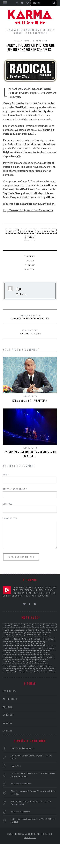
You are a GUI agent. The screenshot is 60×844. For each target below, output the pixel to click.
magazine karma (25, 652)
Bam (28, 625)
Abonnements (10, 699)
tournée (29, 670)
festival (17, 639)
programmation (46, 231)
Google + (30, 269)
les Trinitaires (10, 648)
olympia (48, 657)
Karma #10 (16, 766)
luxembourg (10, 652)
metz (46, 652)
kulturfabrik (38, 643)
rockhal (22, 666)
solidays (32, 666)
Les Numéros (10, 691)
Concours (8, 715)
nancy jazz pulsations (33, 657)
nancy (17, 657)
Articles (17, 40)
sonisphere (9, 670)
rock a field (41, 661)
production (26, 231)
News (26, 40)
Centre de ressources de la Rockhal (19, 630)
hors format (48, 639)
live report (49, 648)
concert (10, 231)
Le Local (7, 722)
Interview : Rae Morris (20, 812)
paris (7, 661)
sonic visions (45, 666)
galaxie (27, 639)
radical (31, 237)
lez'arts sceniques (27, 648)
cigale (52, 630)
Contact (8, 730)
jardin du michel (22, 643)
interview (9, 643)
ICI (18, 156)
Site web (8, 503)
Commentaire (10, 518)
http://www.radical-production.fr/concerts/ (28, 210)
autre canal (18, 625)
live (39, 648)
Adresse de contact (15, 489)
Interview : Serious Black (21, 783)
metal (38, 652)
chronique (42, 630)
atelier (7, 625)
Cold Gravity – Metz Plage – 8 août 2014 (30, 316)
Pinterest (30, 265)
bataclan (37, 625)
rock (31, 661)
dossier (46, 634)
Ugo (19, 288)
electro (8, 639)
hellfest (37, 639)
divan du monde (33, 634)
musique (8, 657)
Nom (6, 474)
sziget (20, 670)
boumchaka (50, 625)
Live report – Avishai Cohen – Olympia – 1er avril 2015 (30, 454)
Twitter (30, 260)
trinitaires (41, 670)
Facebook (30, 256)
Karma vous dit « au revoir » (30, 400)
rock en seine (10, 666)
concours (18, 634)
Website (21, 294)
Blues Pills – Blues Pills (30, 331)
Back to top (29, 838)
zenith (50, 670)
